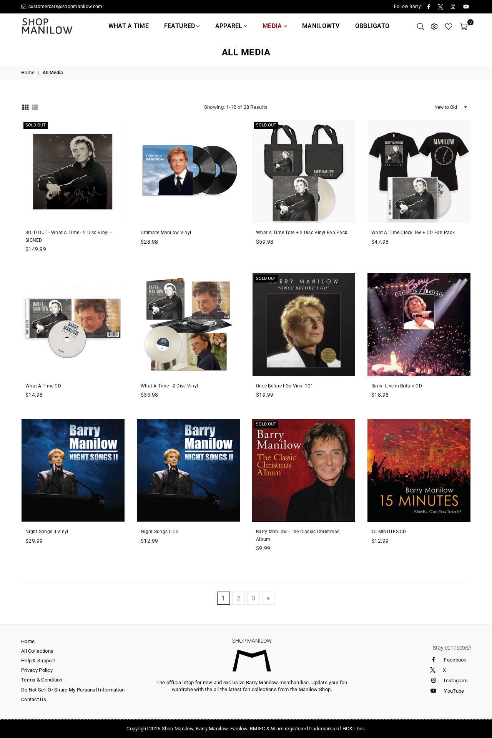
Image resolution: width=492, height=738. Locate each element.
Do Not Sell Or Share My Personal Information (73, 690)
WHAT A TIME (128, 26)
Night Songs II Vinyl (46, 531)
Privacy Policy (37, 670)
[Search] (420, 26)
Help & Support (38, 660)
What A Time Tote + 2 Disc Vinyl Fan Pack (301, 232)
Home (27, 72)
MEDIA (273, 26)
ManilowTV (321, 26)
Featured (180, 26)
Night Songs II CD (160, 531)
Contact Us (33, 699)
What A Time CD (43, 386)
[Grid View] (25, 106)
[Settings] (434, 26)
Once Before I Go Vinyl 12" (284, 386)
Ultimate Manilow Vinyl (166, 232)
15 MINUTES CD (388, 531)
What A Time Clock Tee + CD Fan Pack (413, 232)
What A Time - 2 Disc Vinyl (169, 386)
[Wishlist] (448, 26)
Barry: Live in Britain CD (396, 386)
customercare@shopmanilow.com (64, 6)
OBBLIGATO (372, 26)
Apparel (229, 26)
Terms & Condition (42, 680)
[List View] (35, 106)
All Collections (37, 651)
